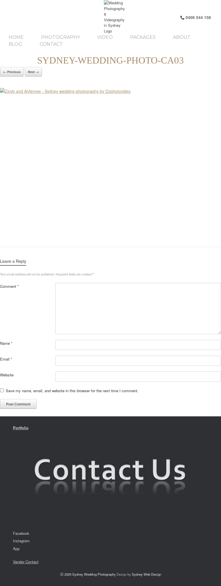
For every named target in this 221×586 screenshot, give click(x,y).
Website (7, 375)
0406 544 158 (197, 17)
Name (6, 343)
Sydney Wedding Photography (94, 574)
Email (6, 359)
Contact (51, 44)
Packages (143, 37)
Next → (33, 72)
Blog (15, 44)
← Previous (11, 72)
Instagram (21, 540)
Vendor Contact (26, 561)
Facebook (21, 533)
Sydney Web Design (146, 574)
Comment (9, 286)
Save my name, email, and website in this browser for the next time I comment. (72, 390)
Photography (60, 37)
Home (16, 37)
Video (105, 37)
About (181, 37)
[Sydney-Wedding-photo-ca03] (110, 161)
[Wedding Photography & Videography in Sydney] (57, 17)
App (16, 548)
